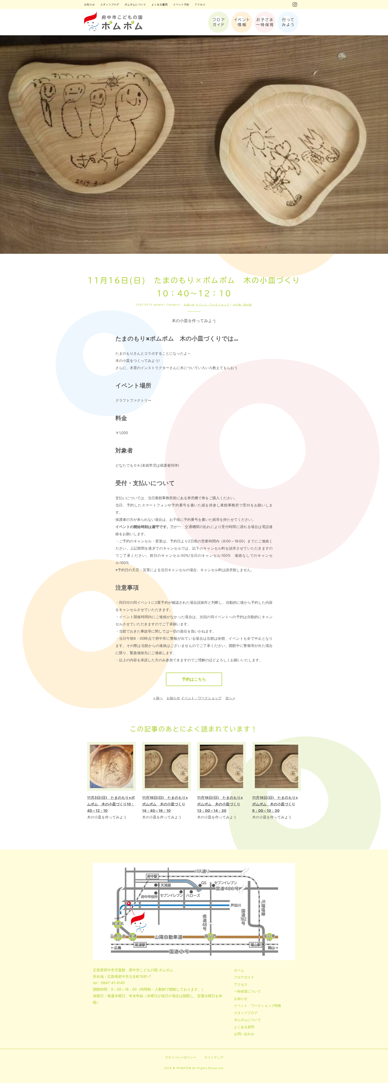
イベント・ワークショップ (212, 304)
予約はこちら (194, 679)
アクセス (240, 984)
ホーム (239, 970)
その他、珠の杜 (242, 304)
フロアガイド (244, 977)
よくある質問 (244, 1027)
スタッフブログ (246, 1013)
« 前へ (158, 698)
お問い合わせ (244, 1034)
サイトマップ (213, 1057)
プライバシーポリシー (180, 1057)
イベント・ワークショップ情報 (257, 1005)
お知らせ (189, 304)
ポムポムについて (247, 1020)
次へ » (230, 698)
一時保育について (247, 991)
